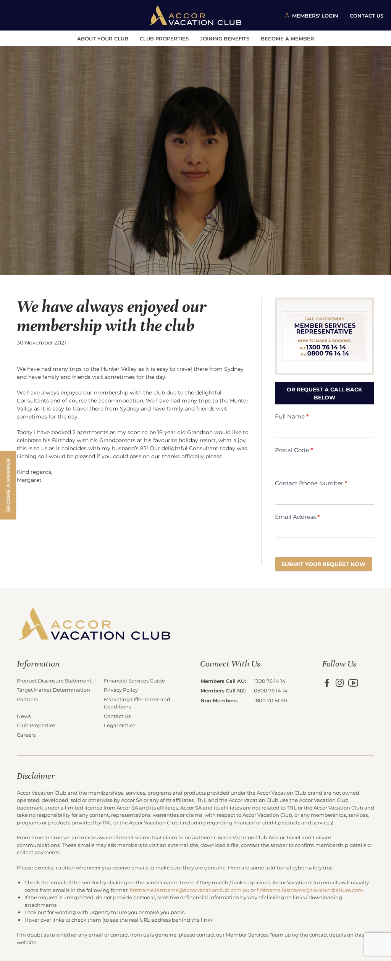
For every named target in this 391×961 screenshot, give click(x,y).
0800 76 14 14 (271, 690)
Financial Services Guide (134, 680)
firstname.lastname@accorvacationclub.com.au (189, 890)
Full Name (292, 416)
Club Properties (164, 38)
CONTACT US (366, 15)
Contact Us (117, 716)
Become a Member (287, 38)
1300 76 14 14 (270, 681)
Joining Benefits (224, 38)
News (24, 716)
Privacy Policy (121, 689)
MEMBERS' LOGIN (315, 15)
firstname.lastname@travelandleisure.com (310, 890)
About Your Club (102, 38)
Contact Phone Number (311, 483)
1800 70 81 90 (270, 700)
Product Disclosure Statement (54, 680)
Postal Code (294, 450)
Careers (26, 734)
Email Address (297, 516)
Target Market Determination (53, 689)
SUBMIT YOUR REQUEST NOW (323, 564)
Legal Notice (120, 725)
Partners (27, 699)
